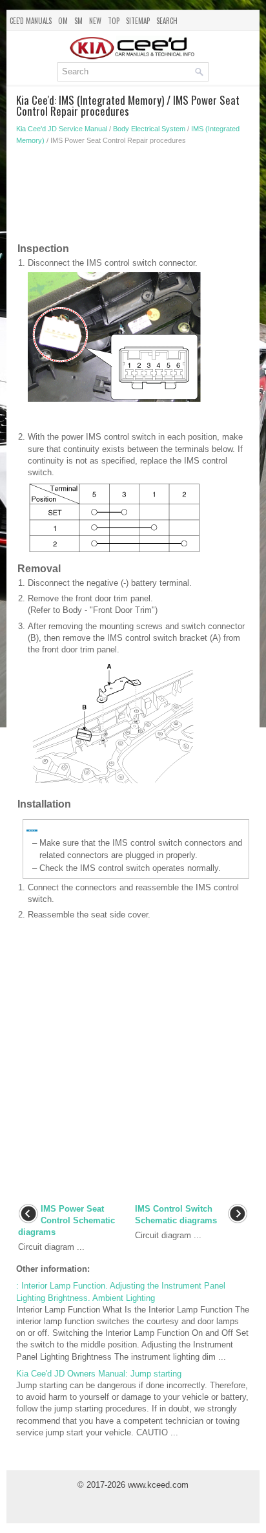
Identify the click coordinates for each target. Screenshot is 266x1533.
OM (63, 21)
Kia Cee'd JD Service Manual (61, 129)
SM (78, 21)
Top (113, 21)
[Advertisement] (133, 196)
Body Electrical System (149, 129)
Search (167, 21)
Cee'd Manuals (31, 21)
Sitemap (138, 21)
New (95, 21)
